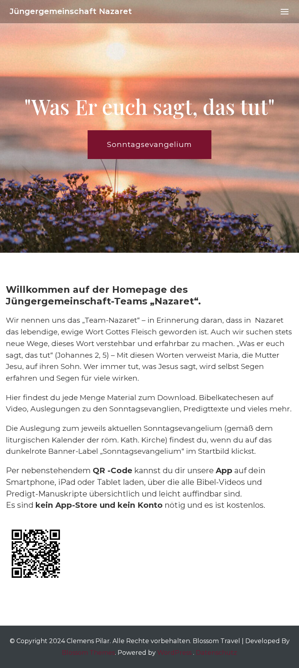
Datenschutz (216, 652)
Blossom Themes (88, 652)
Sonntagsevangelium (149, 144)
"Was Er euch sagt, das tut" (149, 107)
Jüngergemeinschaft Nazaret (71, 11)
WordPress (174, 652)
